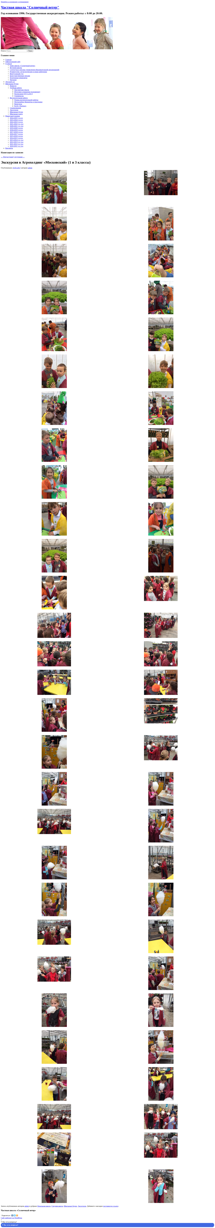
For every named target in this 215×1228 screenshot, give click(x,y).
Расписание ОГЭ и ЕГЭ (23, 94)
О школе (8, 64)
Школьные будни (11, 84)
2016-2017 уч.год (16, 134)
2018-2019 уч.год (16, 130)
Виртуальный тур (16, 74)
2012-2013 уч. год (16, 142)
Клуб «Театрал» (20, 106)
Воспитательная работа (19, 98)
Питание (13, 80)
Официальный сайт (12, 62)
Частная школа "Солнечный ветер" (30, 7)
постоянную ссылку (110, 1206)
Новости (13, 86)
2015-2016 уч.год (16, 136)
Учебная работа (16, 88)
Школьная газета (16, 114)
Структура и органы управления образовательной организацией (34, 70)
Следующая (19, 157)
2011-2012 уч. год (16, 144)
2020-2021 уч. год (16, 126)
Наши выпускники (12, 116)
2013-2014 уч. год (16, 140)
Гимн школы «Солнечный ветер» (22, 66)
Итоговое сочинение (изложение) (27, 92)
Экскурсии (14, 110)
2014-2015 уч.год (16, 138)
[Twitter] (15, 1215)
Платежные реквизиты (18, 78)
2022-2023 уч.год (16, 122)
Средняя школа (57, 1206)
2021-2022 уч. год (16, 124)
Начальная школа (44, 1206)
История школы (16, 68)
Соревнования (15, 108)
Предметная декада (21, 90)
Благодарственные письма (20, 76)
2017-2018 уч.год (16, 132)
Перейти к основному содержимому (15, 2)
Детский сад (10, 82)
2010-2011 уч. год (16, 146)
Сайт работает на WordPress (11, 1218)
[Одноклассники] (17, 1215)
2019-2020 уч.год (16, 128)
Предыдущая (7, 157)
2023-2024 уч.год (16, 120)
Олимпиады (19, 96)
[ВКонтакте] (12, 1215)
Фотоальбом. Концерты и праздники (28, 102)
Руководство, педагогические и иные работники (28, 72)
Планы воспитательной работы (26, 100)
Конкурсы (18, 104)
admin (30, 168)
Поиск (3, 51)
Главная (8, 60)
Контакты (9, 148)
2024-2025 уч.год (16, 118)
